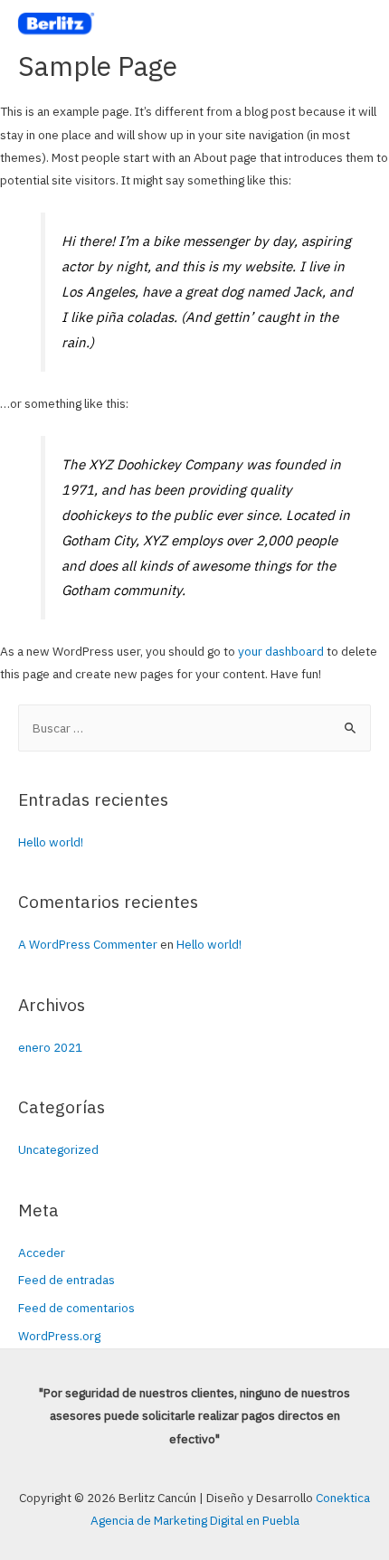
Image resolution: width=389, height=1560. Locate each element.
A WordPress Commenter (87, 944)
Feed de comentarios (76, 1308)
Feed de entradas (66, 1280)
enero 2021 (50, 1047)
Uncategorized (58, 1149)
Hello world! (50, 842)
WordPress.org (59, 1336)
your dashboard (281, 651)
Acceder (41, 1252)
